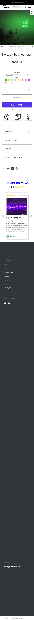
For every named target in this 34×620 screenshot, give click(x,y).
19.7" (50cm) (9, 74)
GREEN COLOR (12, 80)
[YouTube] (9, 303)
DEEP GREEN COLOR (5, 80)
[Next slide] (30, 216)
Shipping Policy (8, 288)
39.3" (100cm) (26, 74)
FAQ (6, 265)
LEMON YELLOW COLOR (19, 80)
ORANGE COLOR (22, 80)
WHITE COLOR (12, 82)
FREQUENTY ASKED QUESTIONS (13, 158)
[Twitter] (5, 303)
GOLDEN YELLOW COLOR (9, 80)
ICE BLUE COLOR (15, 80)
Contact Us (7, 269)
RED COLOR (5, 82)
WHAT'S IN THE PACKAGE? (12, 140)
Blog (6, 284)
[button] (26, 7)
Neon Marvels (6, 6)
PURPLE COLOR (29, 80)
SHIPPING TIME (9, 131)
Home (7, 618)
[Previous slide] (3, 216)
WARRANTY (8, 149)
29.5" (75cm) (18, 74)
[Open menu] (29, 7)
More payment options (17, 110)
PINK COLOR (26, 80)
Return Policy (8, 276)
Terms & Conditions (9, 272)
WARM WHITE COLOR (9, 82)
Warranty (7, 280)
